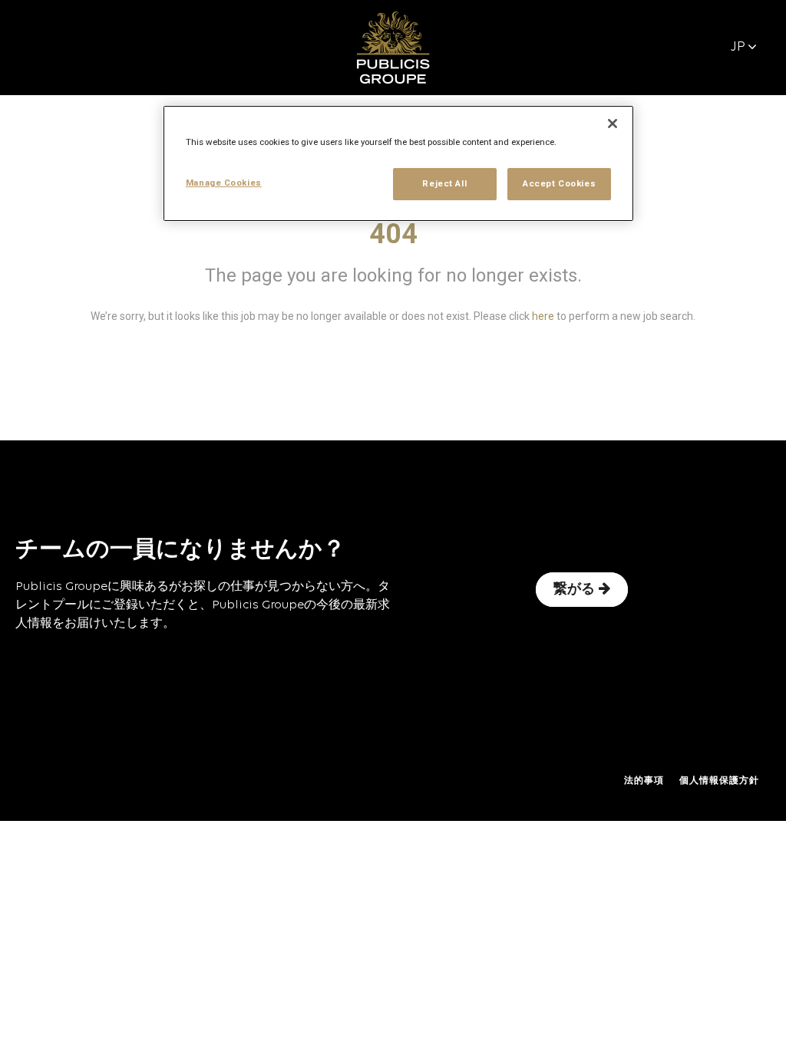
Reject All (444, 183)
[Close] (612, 123)
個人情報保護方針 (719, 781)
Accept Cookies (559, 183)
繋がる (574, 589)
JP (738, 47)
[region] (398, 163)
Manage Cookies (224, 182)
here (543, 316)
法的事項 (644, 781)
